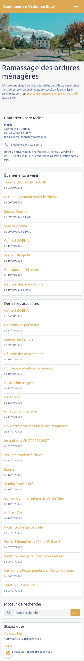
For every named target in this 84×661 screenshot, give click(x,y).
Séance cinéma (15, 226)
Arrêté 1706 (13, 513)
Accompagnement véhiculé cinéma (31, 197)
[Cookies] (8, 653)
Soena (9, 469)
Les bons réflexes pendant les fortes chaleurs (39, 570)
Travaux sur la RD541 (20, 585)
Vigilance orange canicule (23, 527)
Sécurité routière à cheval (23, 455)
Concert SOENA (16, 240)
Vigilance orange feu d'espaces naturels (34, 556)
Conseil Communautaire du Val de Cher (34, 498)
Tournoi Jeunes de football (25, 182)
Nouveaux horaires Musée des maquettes (36, 426)
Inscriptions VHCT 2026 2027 (26, 440)
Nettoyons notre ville (20, 412)
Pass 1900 (12, 397)
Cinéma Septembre (19, 339)
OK (75, 612)
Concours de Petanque (21, 270)
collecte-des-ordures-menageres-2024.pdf (51, 93)
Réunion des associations (23, 284)
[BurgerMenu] (76, 6)
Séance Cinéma (16, 211)
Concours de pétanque (21, 325)
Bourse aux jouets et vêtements (29, 368)
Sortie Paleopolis (17, 255)
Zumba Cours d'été (18, 484)
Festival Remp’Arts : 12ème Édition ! (32, 541)
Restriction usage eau (21, 383)
